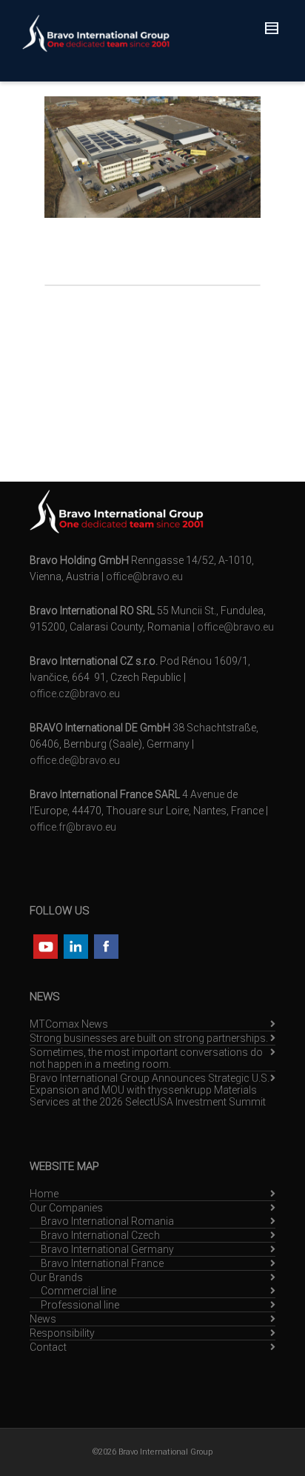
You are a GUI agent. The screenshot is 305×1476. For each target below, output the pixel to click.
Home (44, 1194)
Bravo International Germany (107, 1249)
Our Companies (66, 1208)
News (43, 1319)
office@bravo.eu (144, 576)
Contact (48, 1347)
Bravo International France (102, 1263)
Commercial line (78, 1291)
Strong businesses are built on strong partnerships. (149, 1038)
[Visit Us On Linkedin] (75, 945)
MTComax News (69, 1024)
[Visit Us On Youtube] (45, 945)
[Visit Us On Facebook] (105, 945)
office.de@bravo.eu (75, 760)
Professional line (80, 1305)
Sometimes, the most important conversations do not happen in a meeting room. (146, 1058)
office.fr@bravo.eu (73, 827)
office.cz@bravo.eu (75, 693)
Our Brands (56, 1277)
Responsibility (62, 1333)
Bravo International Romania (107, 1221)
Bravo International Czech (100, 1235)
